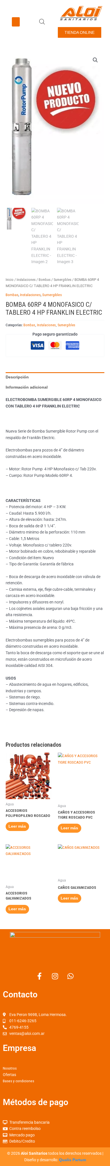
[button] (16, 22)
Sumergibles (62, 279)
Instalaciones (26, 279)
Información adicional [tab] (27, 387)
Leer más (17, 826)
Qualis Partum (72, 1160)
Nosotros (10, 1068)
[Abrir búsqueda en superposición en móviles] (42, 22)
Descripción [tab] (17, 377)
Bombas (44, 279)
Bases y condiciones (18, 1081)
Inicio (10, 279)
